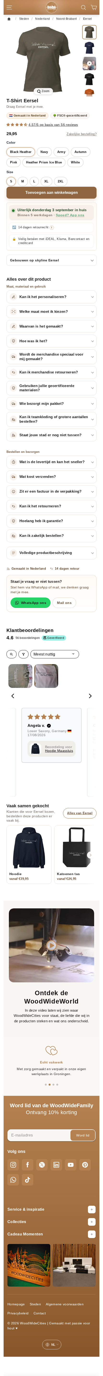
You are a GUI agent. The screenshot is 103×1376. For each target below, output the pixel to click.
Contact (40, 1313)
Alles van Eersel (79, 813)
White (75, 162)
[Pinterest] (85, 1164)
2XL (61, 181)
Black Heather (20, 152)
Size (9, 172)
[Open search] (11, 654)
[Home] (10, 19)
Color (10, 142)
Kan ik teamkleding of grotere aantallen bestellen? (53, 419)
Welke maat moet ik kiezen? (43, 311)
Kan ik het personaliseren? (42, 297)
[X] (42, 1164)
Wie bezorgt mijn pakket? (41, 404)
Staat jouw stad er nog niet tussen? (50, 435)
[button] (17, 125)
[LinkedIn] (56, 1164)
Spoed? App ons (70, 215)
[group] (43, 59)
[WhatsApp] (13, 1179)
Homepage (16, 1304)
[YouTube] (70, 1164)
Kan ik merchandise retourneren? (48, 372)
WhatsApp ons (33, 603)
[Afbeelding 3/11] (89, 79)
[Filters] (23, 654)
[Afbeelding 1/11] (89, 32)
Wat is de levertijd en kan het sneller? (52, 462)
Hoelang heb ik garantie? (41, 521)
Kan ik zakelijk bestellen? (41, 536)
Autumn (80, 152)
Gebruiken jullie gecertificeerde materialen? (46, 388)
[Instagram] (13, 1164)
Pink (13, 162)
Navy (44, 152)
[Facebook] (27, 1164)
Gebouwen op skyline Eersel (34, 260)
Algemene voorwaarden (65, 1304)
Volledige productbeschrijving (45, 553)
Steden (35, 1304)
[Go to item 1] (20, 676)
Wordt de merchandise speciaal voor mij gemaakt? (51, 357)
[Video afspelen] (89, 63)
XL (46, 181)
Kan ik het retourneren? (40, 506)
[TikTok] (27, 1179)
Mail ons (64, 603)
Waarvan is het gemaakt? (41, 326)
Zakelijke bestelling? (82, 134)
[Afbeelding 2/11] (89, 48)
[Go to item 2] (46, 676)
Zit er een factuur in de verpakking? (50, 491)
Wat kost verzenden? (37, 477)
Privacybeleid (18, 1313)
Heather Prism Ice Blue (44, 162)
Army (61, 152)
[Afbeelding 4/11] (89, 95)
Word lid (82, 1135)
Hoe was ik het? (33, 341)
